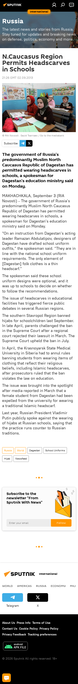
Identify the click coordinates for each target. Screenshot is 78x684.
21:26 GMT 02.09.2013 (17, 78)
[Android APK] (15, 646)
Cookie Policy (28, 628)
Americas (24, 586)
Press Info (24, 623)
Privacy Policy (48, 628)
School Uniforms (55, 450)
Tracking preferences (42, 634)
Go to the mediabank (52, 135)
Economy (58, 586)
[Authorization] (54, 4)
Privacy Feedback (14, 634)
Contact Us (9, 628)
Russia (8, 450)
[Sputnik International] (13, 6)
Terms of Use (41, 623)
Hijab (7, 458)
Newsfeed (21, 458)
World (20, 450)
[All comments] (6, 677)
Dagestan (34, 450)
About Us (8, 623)
